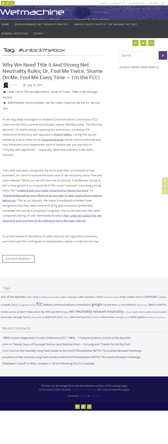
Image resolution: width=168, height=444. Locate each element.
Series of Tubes (60, 91)
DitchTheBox (63, 131)
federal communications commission (67, 301)
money (65, 308)
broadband (44, 293)
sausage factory (22, 313)
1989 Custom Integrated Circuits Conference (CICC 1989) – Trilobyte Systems (51, 334)
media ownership (35, 308)
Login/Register (137, 3)
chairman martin (111, 293)
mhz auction (53, 308)
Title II (66, 314)
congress (162, 293)
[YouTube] (3, 3)
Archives (153, 3)
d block (14, 301)
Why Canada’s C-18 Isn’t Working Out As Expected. (62, 360)
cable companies (69, 293)
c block (99, 293)
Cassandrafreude (52, 136)
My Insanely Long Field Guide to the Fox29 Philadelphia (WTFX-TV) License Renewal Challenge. (81, 347)
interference (142, 301)
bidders (29, 293)
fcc (87, 100)
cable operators (86, 293)
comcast (150, 293)
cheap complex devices (131, 293)
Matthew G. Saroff (14, 360)
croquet (5, 301)
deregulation (24, 301)
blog (35, 293)
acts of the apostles (13, 293)
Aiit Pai (50, 100)
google (97, 300)
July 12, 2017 (35, 85)
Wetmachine (32, 12)
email (33, 301)
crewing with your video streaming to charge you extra (53, 187)
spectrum (50, 313)
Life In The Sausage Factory (32, 91)
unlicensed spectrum (80, 313)
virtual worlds (107, 313)
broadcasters (54, 293)
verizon (95, 313)
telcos (60, 313)
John (5, 340)
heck (119, 301)
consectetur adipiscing (84, 385)
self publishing (38, 314)
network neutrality (108, 307)
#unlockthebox (35, 100)
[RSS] (12, 3)
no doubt (128, 308)
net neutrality (80, 307)
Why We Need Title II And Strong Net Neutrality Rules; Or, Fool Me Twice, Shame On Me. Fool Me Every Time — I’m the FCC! (52, 71)
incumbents (129, 301)
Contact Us (118, 3)
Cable (10, 91)
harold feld (109, 301)
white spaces (138, 313)
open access (139, 308)
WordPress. (95, 392)
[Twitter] (7, 3)
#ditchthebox (16, 100)
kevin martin (157, 301)
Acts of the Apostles (118, 334)
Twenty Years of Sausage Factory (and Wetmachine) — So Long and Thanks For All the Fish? (72, 340)
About (103, 3)
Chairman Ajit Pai (74, 100)
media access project (13, 308)
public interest (153, 308)
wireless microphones (155, 314)
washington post (122, 313)
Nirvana (83, 392)
